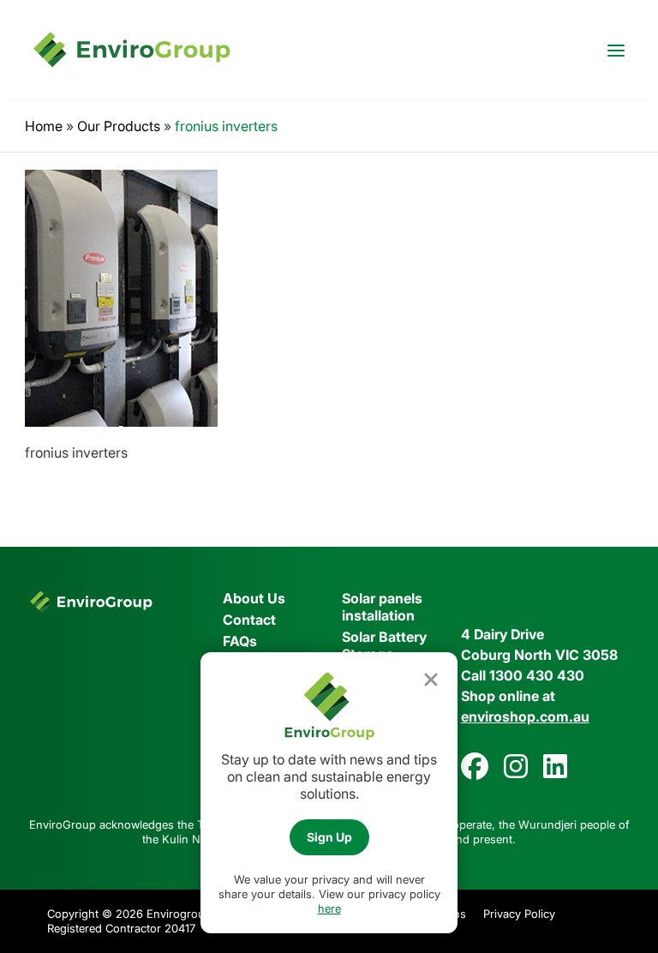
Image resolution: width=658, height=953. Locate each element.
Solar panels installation (382, 607)
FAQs (240, 641)
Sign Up (329, 837)
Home (44, 126)
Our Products (118, 126)
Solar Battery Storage (384, 645)
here (329, 908)
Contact (249, 619)
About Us (254, 598)
